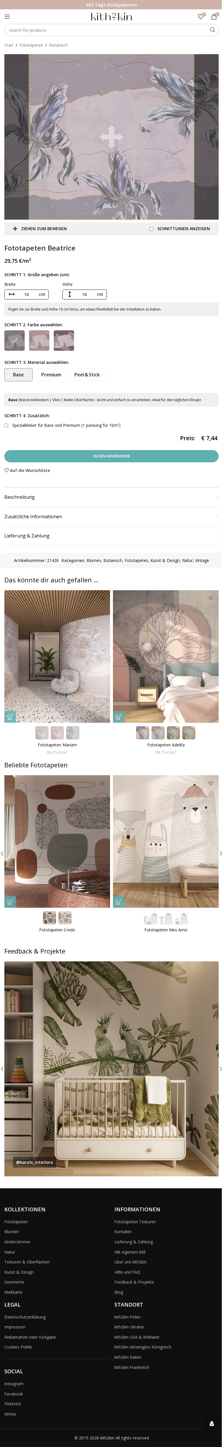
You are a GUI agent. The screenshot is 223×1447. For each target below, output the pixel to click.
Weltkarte (13, 1292)
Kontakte (123, 1231)
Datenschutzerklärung (25, 1317)
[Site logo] (111, 16)
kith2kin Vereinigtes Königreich (142, 1347)
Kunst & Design (165, 560)
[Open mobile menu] (7, 16)
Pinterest (12, 1404)
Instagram (14, 1383)
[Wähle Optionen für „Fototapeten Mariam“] (10, 717)
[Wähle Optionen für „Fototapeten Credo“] (10, 902)
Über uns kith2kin (130, 1262)
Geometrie (14, 1282)
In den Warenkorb (111, 456)
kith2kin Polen (127, 1317)
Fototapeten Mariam (57, 745)
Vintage (202, 560)
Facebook (13, 1394)
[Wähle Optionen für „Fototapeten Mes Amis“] (119, 902)
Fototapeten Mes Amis (166, 930)
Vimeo (10, 1414)
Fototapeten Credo (57, 930)
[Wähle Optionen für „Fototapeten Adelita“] (119, 717)
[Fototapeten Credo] (57, 841)
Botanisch (58, 45)
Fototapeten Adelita (166, 745)
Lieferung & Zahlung (133, 1242)
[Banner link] (111, 1069)
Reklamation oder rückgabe (30, 1337)
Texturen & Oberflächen (27, 1262)
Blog (118, 1292)
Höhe (67, 284)
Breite (10, 284)
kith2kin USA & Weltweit (136, 1337)
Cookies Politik (18, 1347)
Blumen (94, 560)
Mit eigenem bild (129, 1252)
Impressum (15, 1327)
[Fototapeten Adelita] (166, 656)
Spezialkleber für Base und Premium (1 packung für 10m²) (66, 425)
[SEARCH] (212, 30)
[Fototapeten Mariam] (57, 656)
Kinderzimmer (17, 1242)
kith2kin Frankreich (131, 1367)
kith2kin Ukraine (129, 1327)
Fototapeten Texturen (135, 1221)
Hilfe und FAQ (127, 1272)
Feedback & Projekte (134, 1282)
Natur (187, 560)
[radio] (14, 340)
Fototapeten (31, 45)
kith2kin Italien (127, 1357)
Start (8, 45)
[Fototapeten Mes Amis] (166, 841)
